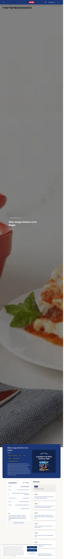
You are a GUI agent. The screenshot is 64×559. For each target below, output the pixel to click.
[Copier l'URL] (10, 229)
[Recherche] (45, 2)
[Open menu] (3, 2)
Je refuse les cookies (32, 550)
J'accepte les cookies (32, 547)
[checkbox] (44, 487)
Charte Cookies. (14, 555)
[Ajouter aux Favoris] (13, 229)
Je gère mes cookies (32, 553)
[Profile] (60, 2)
